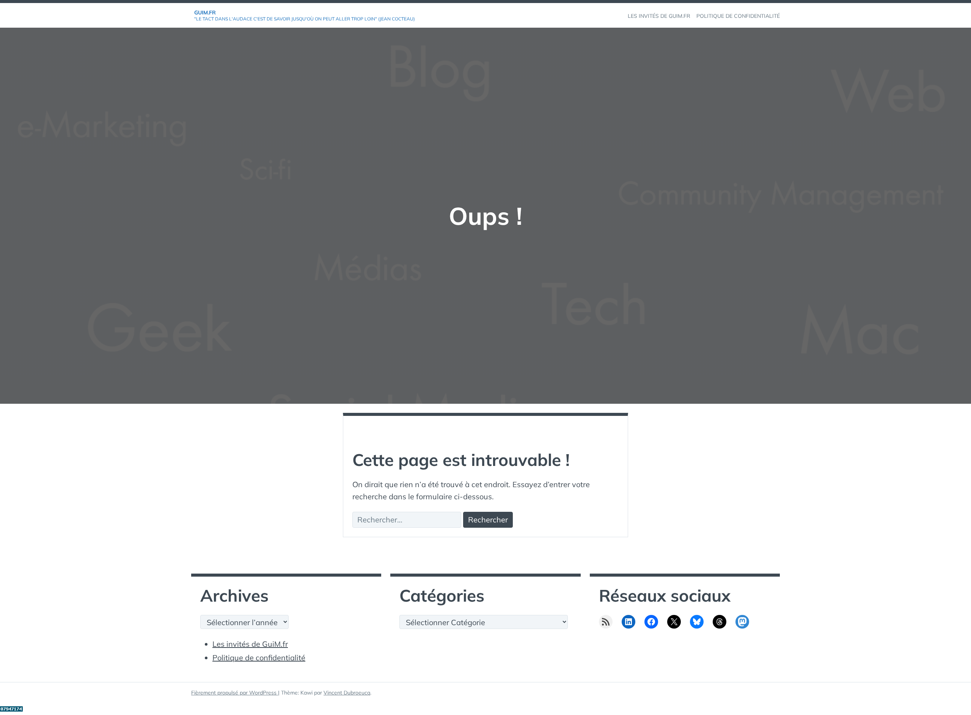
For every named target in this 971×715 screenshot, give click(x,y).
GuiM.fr (205, 12)
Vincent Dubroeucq (347, 692)
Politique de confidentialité (258, 657)
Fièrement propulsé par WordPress (234, 692)
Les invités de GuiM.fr (250, 644)
